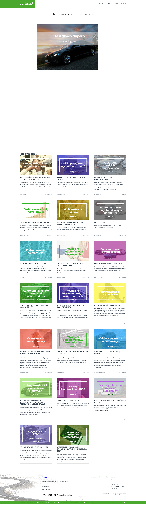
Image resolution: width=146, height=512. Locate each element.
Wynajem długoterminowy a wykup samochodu (70, 264)
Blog (116, 3)
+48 (49, 495)
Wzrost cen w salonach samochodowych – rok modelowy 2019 (72, 449)
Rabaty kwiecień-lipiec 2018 (69, 400)
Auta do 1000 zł (101, 222)
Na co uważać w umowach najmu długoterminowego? (35, 178)
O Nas (113, 477)
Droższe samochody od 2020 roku (35, 222)
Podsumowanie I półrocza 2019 (33, 264)
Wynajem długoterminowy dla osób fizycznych (71, 306)
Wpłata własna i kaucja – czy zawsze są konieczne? (70, 223)
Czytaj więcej (48, 194)
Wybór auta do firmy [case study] (34, 447)
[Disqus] (73, 89)
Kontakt (123, 3)
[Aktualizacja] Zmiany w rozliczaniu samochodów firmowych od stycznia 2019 (32, 402)
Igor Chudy (124, 494)
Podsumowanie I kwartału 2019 (108, 264)
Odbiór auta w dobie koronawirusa (103, 178)
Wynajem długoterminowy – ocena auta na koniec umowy (36, 353)
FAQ (109, 3)
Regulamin (114, 484)
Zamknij (124, 502)
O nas (101, 3)
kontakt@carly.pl (65, 495)
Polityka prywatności (118, 486)
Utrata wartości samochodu (107, 305)
